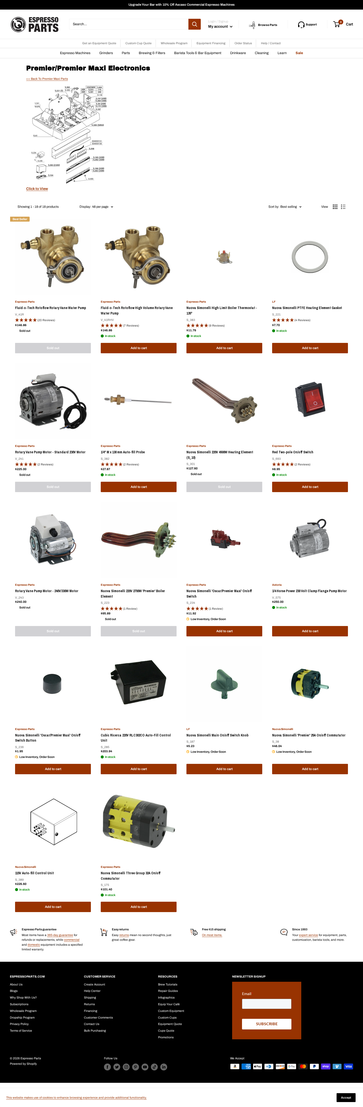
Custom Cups (167, 1017)
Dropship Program (22, 1017)
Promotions (166, 1037)
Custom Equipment (171, 1011)
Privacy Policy (19, 1024)
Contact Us (91, 1024)
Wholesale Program (174, 43)
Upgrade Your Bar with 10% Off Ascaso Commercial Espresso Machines (181, 4)
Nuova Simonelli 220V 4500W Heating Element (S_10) (219, 455)
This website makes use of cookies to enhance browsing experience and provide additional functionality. (76, 1097)
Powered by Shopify (23, 1063)
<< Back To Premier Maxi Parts (47, 79)
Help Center (92, 991)
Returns (89, 1004)
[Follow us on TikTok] (154, 1067)
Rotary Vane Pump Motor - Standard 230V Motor (50, 452)
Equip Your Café (169, 1004)
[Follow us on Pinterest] (135, 1067)
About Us (16, 984)
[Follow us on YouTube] (144, 1067)
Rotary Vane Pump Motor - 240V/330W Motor (46, 591)
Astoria (277, 584)
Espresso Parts (25, 301)
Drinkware (238, 53)
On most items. (212, 935)
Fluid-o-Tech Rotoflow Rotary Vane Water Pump (50, 308)
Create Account (94, 984)
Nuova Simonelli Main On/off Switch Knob (217, 735)
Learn (282, 53)
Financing (90, 1011)
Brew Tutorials (167, 984)
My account (218, 26)
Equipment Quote (170, 1024)
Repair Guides (168, 991)
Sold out (53, 348)
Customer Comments (98, 1017)
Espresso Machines (75, 53)
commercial (72, 939)
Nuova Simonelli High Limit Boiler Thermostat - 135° (221, 310)
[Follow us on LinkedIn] (163, 1067)
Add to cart (139, 348)
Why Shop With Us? (23, 997)
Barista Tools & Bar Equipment (197, 53)
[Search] (194, 24)
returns (124, 935)
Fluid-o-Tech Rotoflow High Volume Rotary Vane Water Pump (137, 310)
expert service (308, 935)
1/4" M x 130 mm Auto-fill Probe (123, 452)
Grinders (106, 53)
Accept (346, 1097)
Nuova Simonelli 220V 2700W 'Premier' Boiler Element (133, 594)
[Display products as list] (343, 207)
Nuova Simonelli (282, 729)
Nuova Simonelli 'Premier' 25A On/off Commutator (308, 735)
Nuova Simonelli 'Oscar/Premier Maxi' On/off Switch (219, 594)
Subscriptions (19, 1004)
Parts (126, 53)
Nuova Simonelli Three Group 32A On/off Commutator (131, 876)
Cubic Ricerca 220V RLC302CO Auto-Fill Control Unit (136, 738)
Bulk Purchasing (95, 1030)
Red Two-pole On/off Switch (292, 452)
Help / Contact (271, 43)
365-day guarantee (60, 935)
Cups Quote (166, 1030)
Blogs (14, 991)
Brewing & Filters (152, 53)
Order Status (243, 43)
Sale (299, 53)
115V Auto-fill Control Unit (34, 873)
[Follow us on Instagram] (126, 1067)
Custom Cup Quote (138, 43)
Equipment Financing (211, 43)
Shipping (90, 997)
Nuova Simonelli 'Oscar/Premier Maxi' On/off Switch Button (48, 738)
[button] (53, 320)
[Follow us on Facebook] (107, 1067)
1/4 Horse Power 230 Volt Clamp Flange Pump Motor (309, 591)
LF (274, 301)
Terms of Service (21, 1030)
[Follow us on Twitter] (116, 1067)
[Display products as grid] (335, 207)
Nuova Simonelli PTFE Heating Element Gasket (307, 308)
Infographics (166, 997)
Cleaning (262, 53)
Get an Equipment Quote (99, 43)
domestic (34, 944)
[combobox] (128, 24)
